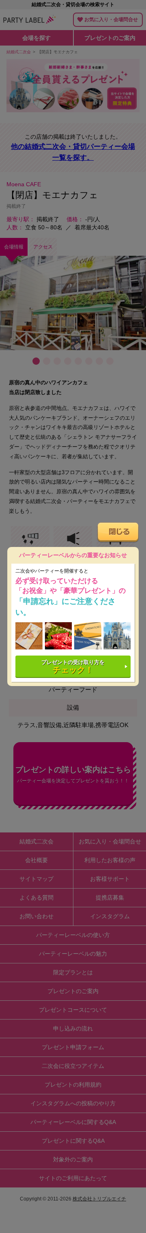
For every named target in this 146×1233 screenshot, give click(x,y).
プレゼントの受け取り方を (73, 666)
